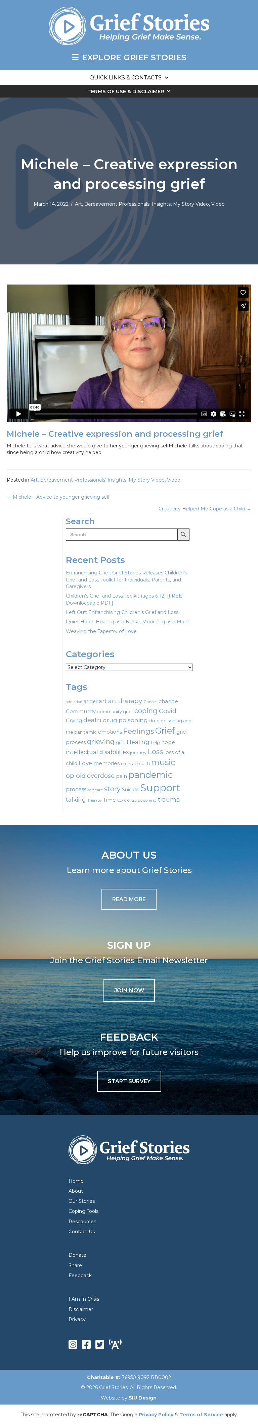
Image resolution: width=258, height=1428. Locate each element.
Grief (165, 731)
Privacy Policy (156, 1415)
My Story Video (191, 204)
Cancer (150, 701)
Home (76, 1181)
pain (121, 776)
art (103, 700)
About (76, 1191)
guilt (120, 742)
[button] (129, 990)
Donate (77, 1255)
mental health (135, 763)
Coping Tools (83, 1211)
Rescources (82, 1222)
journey (138, 752)
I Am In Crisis (84, 1299)
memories (106, 763)
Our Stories (82, 1201)
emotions (110, 732)
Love (85, 763)
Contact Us (82, 1232)
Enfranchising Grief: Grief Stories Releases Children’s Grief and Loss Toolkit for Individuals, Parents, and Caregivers (126, 579)
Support (160, 788)
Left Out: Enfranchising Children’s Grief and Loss (122, 612)
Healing (138, 741)
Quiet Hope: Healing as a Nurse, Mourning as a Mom (127, 622)
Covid (167, 711)
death (92, 720)
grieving (101, 742)
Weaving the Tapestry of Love (101, 631)
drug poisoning (125, 720)
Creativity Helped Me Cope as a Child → (205, 509)
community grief (115, 711)
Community (81, 711)
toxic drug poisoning (137, 800)
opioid (76, 776)
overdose (101, 776)
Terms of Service (201, 1415)
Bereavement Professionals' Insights (127, 204)
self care (95, 790)
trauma (169, 799)
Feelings (138, 731)
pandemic (150, 774)
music (163, 762)
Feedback (80, 1275)
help (155, 742)
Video (218, 204)
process (76, 789)
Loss (155, 751)
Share (75, 1265)
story (112, 789)
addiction (74, 702)
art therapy (125, 701)
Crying (74, 721)
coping (146, 710)
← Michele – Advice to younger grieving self (58, 497)
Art (78, 204)
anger (90, 701)
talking (76, 799)
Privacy (77, 1319)
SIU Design (143, 1398)
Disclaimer (81, 1309)
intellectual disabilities (97, 752)
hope (168, 742)
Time (109, 800)
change (168, 701)
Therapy (94, 800)
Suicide (130, 790)
